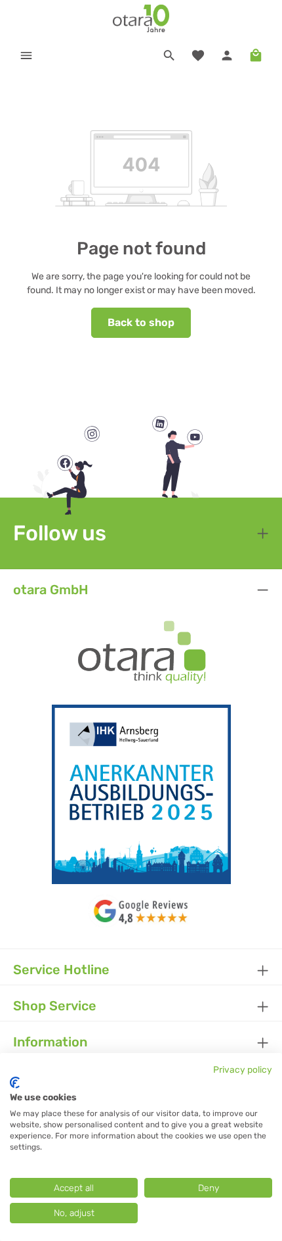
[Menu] (26, 55)
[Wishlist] (198, 55)
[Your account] (227, 55)
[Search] (169, 55)
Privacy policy (242, 1069)
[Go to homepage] (141, 18)
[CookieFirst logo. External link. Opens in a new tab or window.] (15, 1083)
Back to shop (141, 322)
